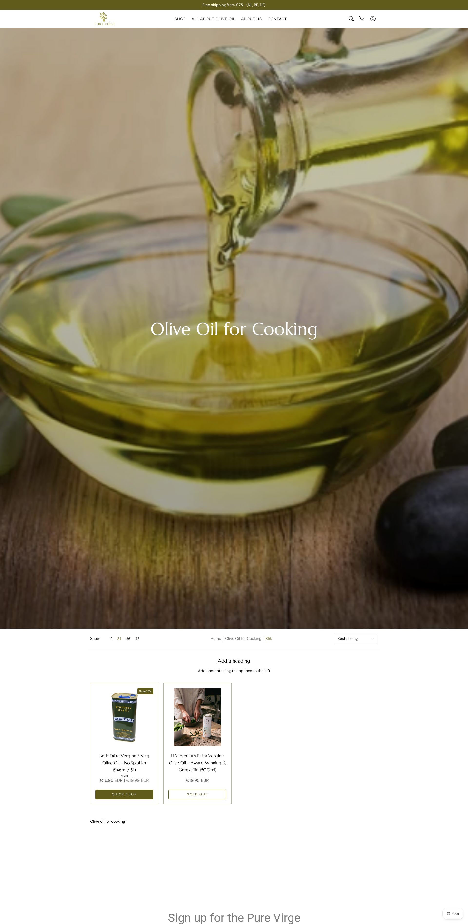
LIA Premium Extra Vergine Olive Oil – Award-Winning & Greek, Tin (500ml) (197, 763)
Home (216, 638)
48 (137, 639)
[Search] (351, 19)
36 (128, 639)
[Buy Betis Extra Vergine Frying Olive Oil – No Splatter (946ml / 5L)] (124, 717)
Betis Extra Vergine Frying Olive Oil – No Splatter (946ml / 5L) (124, 763)
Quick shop (124, 794)
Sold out (197, 794)
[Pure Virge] (105, 19)
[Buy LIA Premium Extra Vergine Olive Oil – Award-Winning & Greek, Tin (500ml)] (197, 717)
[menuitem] (361, 19)
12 (110, 639)
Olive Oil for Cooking (243, 638)
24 (119, 639)
